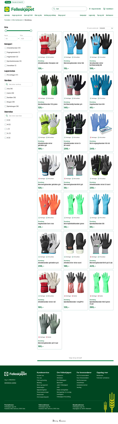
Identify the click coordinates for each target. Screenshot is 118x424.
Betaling (39, 382)
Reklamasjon (40, 387)
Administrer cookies (10, 383)
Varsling (79, 387)
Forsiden (7, 20)
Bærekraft (60, 382)
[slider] (6, 31)
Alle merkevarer (17, 20)
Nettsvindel (40, 394)
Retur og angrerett (42, 385)
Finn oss (39, 378)
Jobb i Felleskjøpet (62, 385)
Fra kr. (6, 35)
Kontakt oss (40, 375)
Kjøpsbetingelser (42, 390)
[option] (18, 48)
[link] (83, 15)
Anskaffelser (80, 382)
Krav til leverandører (83, 378)
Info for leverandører (83, 375)
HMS (58, 387)
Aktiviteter (60, 378)
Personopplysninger (43, 392)
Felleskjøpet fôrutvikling (64, 397)
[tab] (7, 15)
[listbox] (18, 57)
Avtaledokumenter (82, 385)
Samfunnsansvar (82, 380)
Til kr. (21, 35)
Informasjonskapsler (43, 397)
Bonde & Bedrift (17, 2)
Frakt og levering (42, 380)
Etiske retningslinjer (62, 390)
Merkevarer (100, 375)
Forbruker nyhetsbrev (103, 378)
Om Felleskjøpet (61, 380)
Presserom (60, 375)
